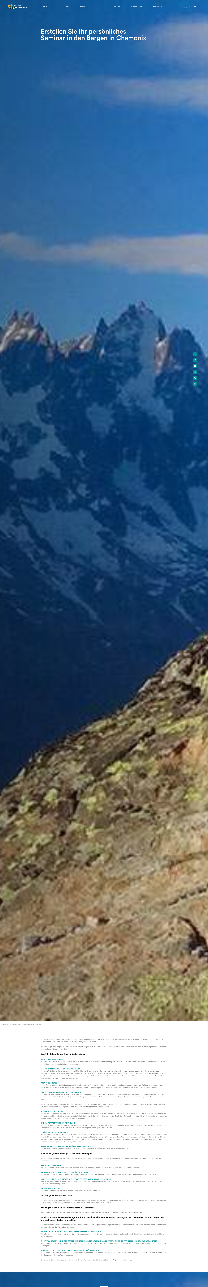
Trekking (84, 7)
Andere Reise (136, 7)
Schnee (117, 7)
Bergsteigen (64, 7)
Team (45, 7)
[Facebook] (195, 354)
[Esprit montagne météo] (195, 384)
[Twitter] (195, 366)
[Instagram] (195, 360)
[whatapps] (195, 372)
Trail (101, 7)
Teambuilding (159, 7)
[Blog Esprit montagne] (195, 378)
